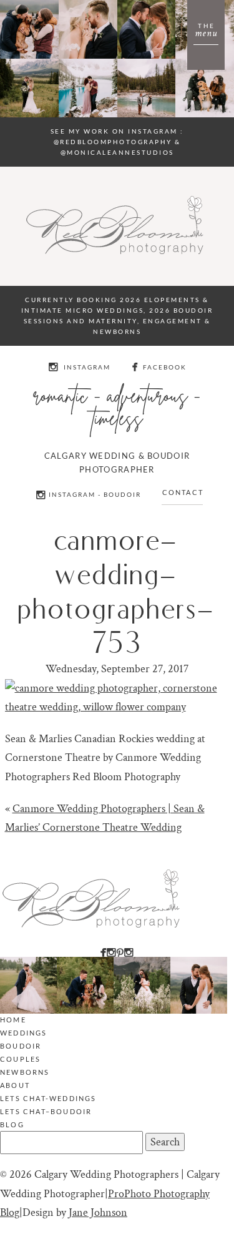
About (15, 1085)
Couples (20, 1059)
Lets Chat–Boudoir (46, 1111)
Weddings (23, 1033)
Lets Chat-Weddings (48, 1098)
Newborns (25, 1072)
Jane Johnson (98, 1212)
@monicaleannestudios (117, 152)
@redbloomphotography (113, 141)
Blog (12, 1124)
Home (13, 1020)
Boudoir (20, 1046)
